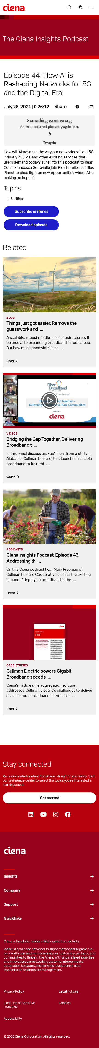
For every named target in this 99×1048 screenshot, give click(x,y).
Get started (49, 797)
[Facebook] (67, 815)
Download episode (31, 224)
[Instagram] (55, 815)
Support (11, 904)
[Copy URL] (49, 134)
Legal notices (68, 991)
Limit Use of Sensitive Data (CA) (19, 1005)
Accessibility (13, 1018)
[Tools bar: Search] (69, 7)
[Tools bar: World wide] (80, 7)
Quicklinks (13, 918)
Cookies (64, 1003)
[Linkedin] (30, 815)
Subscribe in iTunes (31, 211)
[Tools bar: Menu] (90, 7)
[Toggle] (92, 876)
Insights (11, 876)
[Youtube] (43, 815)
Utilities (17, 199)
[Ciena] (15, 848)
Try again (49, 143)
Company (12, 890)
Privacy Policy (14, 991)
